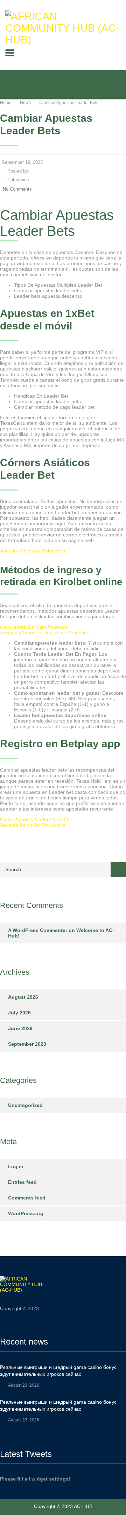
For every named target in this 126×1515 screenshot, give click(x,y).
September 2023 (27, 1044)
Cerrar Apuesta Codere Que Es (34, 819)
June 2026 (20, 1028)
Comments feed (27, 1198)
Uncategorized (25, 1105)
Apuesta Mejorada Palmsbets (32, 550)
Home (6, 102)
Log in (15, 1166)
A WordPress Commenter (37, 930)
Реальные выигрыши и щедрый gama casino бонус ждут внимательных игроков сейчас (58, 1370)
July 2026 (19, 1012)
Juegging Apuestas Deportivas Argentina (45, 632)
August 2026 (23, 997)
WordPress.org (25, 1213)
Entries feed (22, 1182)
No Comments (17, 189)
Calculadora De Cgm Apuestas (34, 627)
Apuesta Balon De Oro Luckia (32, 825)
